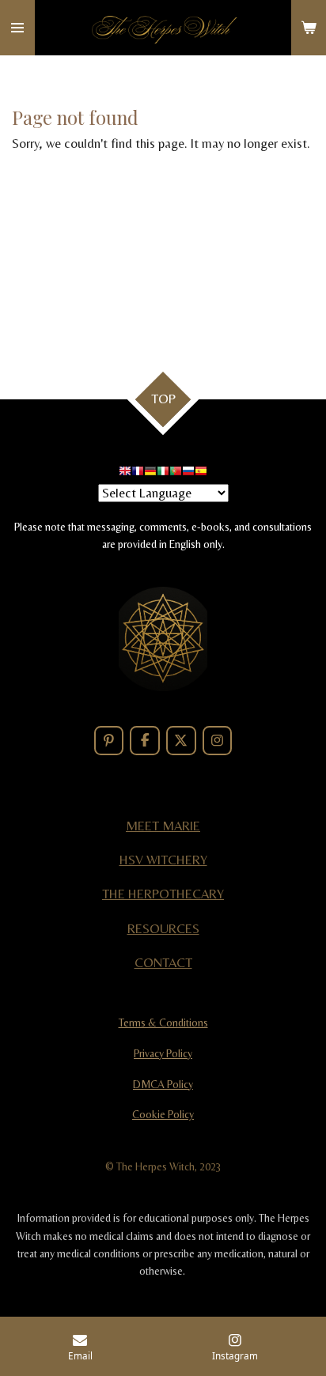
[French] (137, 473)
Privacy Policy (163, 1053)
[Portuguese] (175, 473)
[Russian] (188, 473)
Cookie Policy (163, 1114)
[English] (125, 473)
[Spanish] (201, 473)
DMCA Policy (163, 1084)
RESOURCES (163, 928)
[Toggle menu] (17, 27)
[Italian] (163, 473)
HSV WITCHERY (163, 860)
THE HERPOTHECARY (163, 894)
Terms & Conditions (163, 1022)
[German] (150, 473)
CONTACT (163, 962)
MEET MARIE (163, 826)
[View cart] (308, 27)
